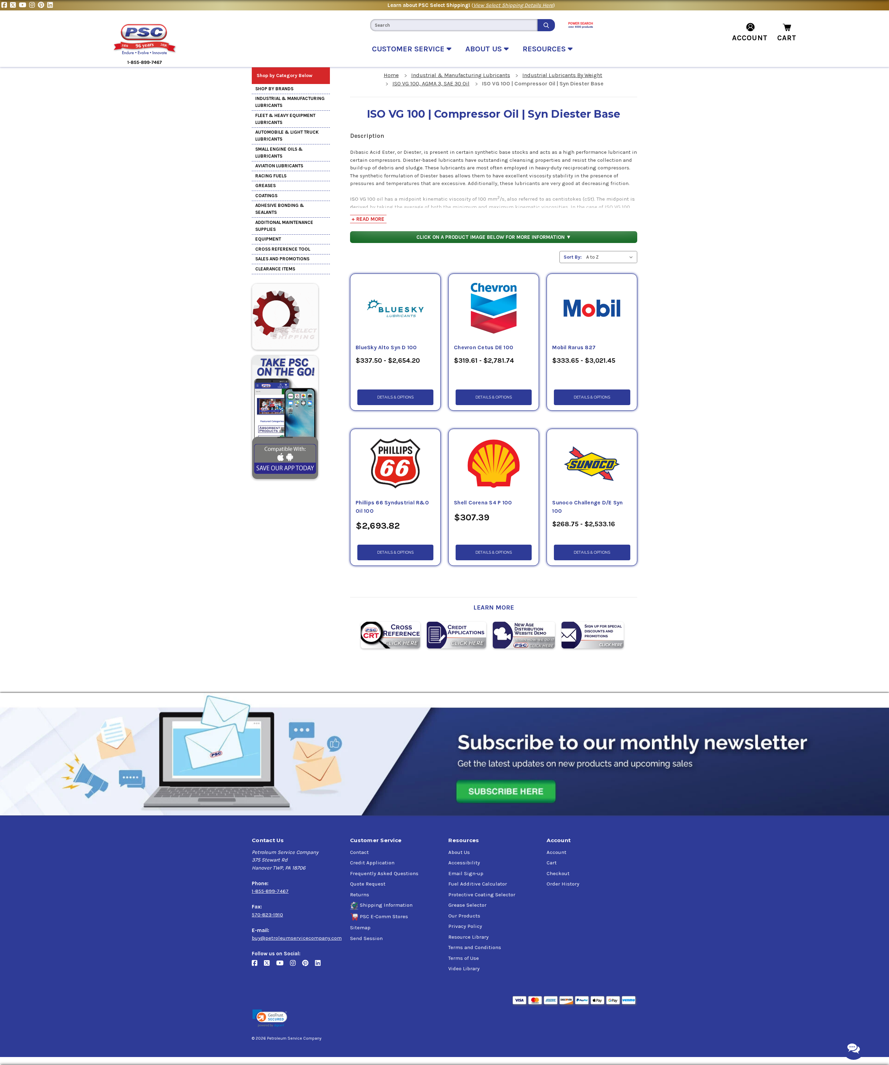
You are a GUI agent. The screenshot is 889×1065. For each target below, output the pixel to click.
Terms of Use (463, 958)
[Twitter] (14, 5)
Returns (359, 894)
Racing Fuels (270, 175)
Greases (265, 185)
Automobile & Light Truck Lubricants (287, 135)
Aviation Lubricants (279, 165)
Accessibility (464, 862)
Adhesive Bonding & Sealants (279, 209)
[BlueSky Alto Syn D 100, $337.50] (395, 308)
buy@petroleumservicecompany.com (297, 938)
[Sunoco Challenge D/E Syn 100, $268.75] (592, 463)
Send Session (366, 938)
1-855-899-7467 (270, 891)
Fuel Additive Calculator (477, 884)
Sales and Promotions (282, 258)
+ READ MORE (367, 219)
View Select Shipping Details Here (513, 5)
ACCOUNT (749, 38)
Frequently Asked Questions (384, 873)
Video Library (464, 968)
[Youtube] (24, 5)
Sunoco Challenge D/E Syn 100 (587, 507)
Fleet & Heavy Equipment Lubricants (285, 119)
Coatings (266, 195)
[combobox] (454, 25)
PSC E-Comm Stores (384, 916)
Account (556, 852)
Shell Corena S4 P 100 (483, 503)
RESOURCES (545, 48)
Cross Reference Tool (282, 249)
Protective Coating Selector (481, 894)
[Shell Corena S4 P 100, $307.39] (494, 463)
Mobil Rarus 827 (574, 347)
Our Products (464, 916)
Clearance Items (275, 268)
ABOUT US (484, 48)
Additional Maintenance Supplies (284, 226)
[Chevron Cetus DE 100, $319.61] (494, 308)
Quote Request (367, 884)
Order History (563, 884)
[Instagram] (33, 5)
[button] (270, 1018)
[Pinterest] (42, 5)
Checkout (558, 873)
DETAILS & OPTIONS (395, 397)
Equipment (268, 239)
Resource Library (468, 937)
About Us (459, 852)
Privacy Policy (465, 926)
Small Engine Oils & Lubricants (279, 152)
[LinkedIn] (51, 5)
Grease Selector (467, 905)
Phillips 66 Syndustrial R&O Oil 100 (392, 507)
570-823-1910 (267, 915)
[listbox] (611, 257)
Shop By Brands (274, 88)
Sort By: (573, 257)
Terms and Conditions (474, 947)
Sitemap (360, 927)
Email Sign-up (465, 873)
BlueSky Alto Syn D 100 (386, 347)
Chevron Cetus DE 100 (483, 347)
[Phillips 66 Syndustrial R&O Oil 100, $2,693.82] (395, 463)
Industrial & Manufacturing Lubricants (290, 102)
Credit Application (372, 862)
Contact (359, 852)
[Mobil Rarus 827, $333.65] (592, 308)
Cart (552, 862)
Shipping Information (386, 905)
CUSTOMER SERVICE (409, 48)
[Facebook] (5, 5)
